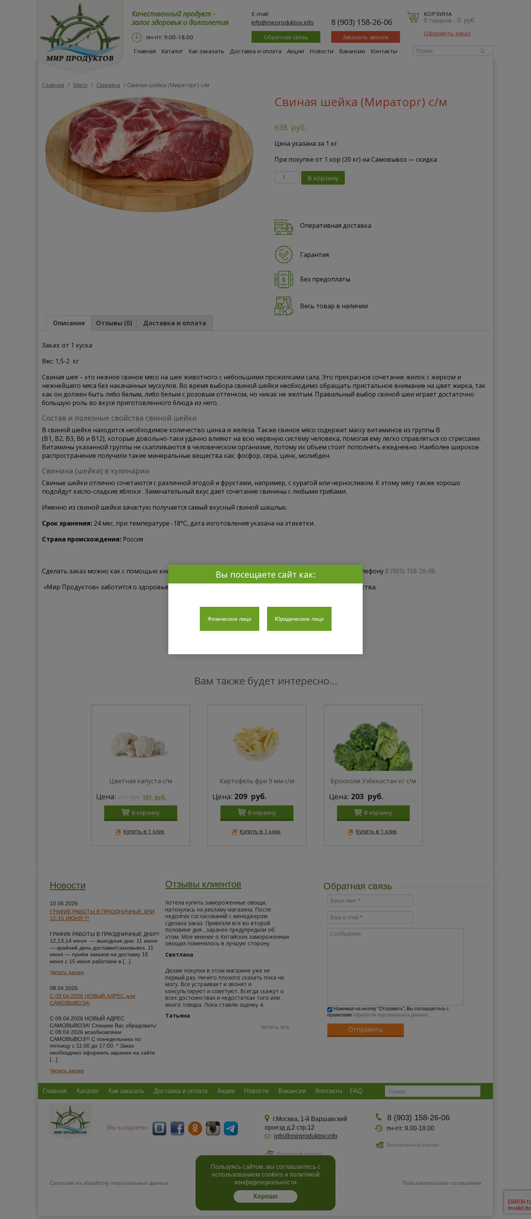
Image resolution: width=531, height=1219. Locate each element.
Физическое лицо (230, 619)
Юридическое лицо (299, 619)
